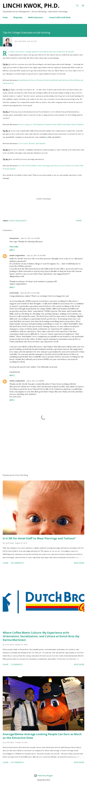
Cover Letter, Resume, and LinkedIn (31, 143)
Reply (12, 250)
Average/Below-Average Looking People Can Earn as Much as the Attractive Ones (42, 736)
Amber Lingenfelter (17, 255)
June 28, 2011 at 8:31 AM (30, 293)
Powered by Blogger (45, 775)
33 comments (17, 762)
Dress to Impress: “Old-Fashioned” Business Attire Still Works (42, 124)
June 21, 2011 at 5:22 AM (30, 238)
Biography (17, 18)
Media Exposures (35, 18)
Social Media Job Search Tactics (30, 80)
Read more (79, 563)
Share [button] (79, 220)
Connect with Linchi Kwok (59, 18)
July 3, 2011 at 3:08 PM (35, 381)
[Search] (77, 4)
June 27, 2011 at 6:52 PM (36, 255)
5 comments (17, 664)
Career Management (18, 221)
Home (5, 18)
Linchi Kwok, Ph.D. (31, 5)
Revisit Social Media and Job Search (56, 80)
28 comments (17, 563)
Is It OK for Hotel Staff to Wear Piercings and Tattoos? (39, 166)
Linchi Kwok (14, 293)
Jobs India (14, 246)
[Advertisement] (43, 451)
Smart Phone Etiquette (75, 124)
